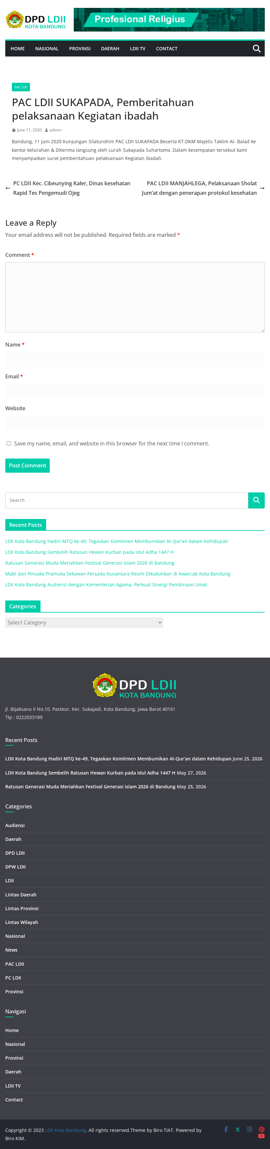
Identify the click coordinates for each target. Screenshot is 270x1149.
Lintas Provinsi (22, 908)
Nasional (47, 48)
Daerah (110, 48)
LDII (9, 880)
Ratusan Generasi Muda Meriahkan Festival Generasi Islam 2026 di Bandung (90, 563)
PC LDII (13, 978)
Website (15, 408)
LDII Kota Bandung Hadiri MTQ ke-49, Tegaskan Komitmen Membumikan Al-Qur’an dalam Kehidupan (116, 541)
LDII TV (138, 48)
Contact (166, 48)
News (11, 950)
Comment (19, 255)
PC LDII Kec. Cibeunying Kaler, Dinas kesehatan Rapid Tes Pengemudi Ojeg (71, 188)
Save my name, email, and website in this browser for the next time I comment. (111, 443)
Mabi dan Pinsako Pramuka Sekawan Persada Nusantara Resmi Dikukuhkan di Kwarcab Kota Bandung (117, 574)
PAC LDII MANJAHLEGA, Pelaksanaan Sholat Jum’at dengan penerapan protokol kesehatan (199, 188)
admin (55, 130)
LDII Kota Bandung (65, 1130)
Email (14, 376)
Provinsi (80, 48)
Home (18, 48)
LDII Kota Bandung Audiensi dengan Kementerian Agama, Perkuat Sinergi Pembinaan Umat (106, 584)
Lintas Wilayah (21, 922)
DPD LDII (15, 853)
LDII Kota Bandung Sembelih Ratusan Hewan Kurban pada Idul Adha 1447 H (89, 552)
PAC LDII (20, 87)
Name (15, 344)
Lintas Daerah (21, 894)
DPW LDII (15, 867)
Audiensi (15, 825)
